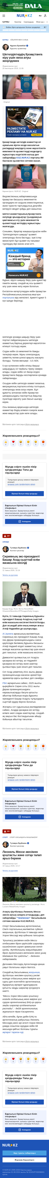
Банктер (18, 22)
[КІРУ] (45, 15)
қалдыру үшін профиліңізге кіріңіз (21, 484)
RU (40, 16)
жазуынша (34, 972)
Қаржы (6, 22)
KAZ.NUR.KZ (23, 157)
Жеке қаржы (41, 22)
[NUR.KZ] (24, 15)
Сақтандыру (29, 22)
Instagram (26, 521)
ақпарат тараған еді (13, 1032)
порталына (8, 297)
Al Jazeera (8, 634)
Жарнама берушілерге (24, 1160)
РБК (5, 683)
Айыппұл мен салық (19, 40)
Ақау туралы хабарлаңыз (24, 1153)
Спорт (5, 837)
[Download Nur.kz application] (24, 6)
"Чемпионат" (23, 918)
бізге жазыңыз (32, 424)
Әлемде (6, 542)
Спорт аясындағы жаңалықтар (23, 837)
